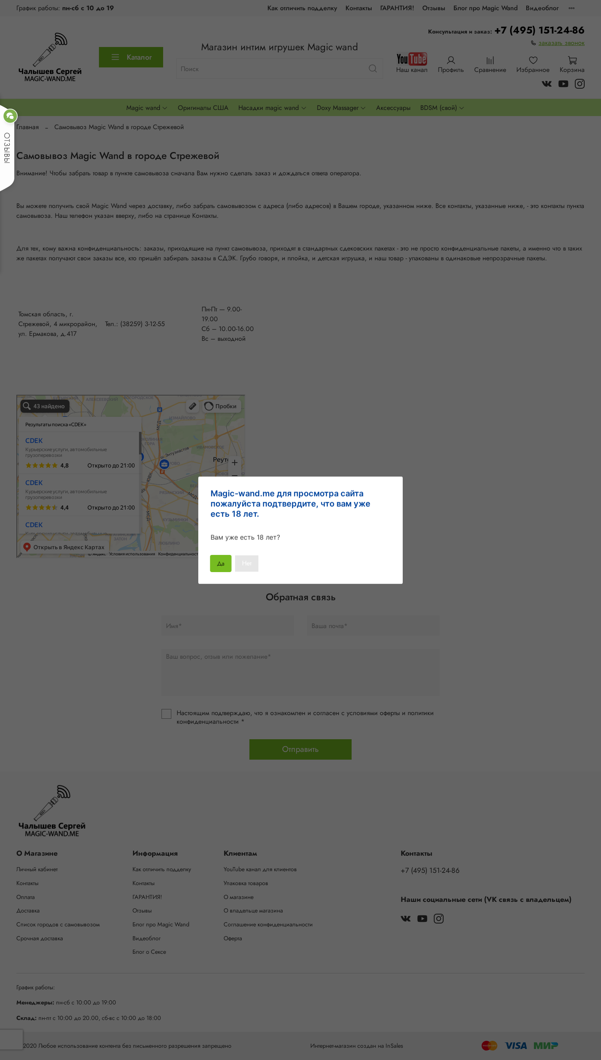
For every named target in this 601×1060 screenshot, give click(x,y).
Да (221, 563)
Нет (246, 563)
